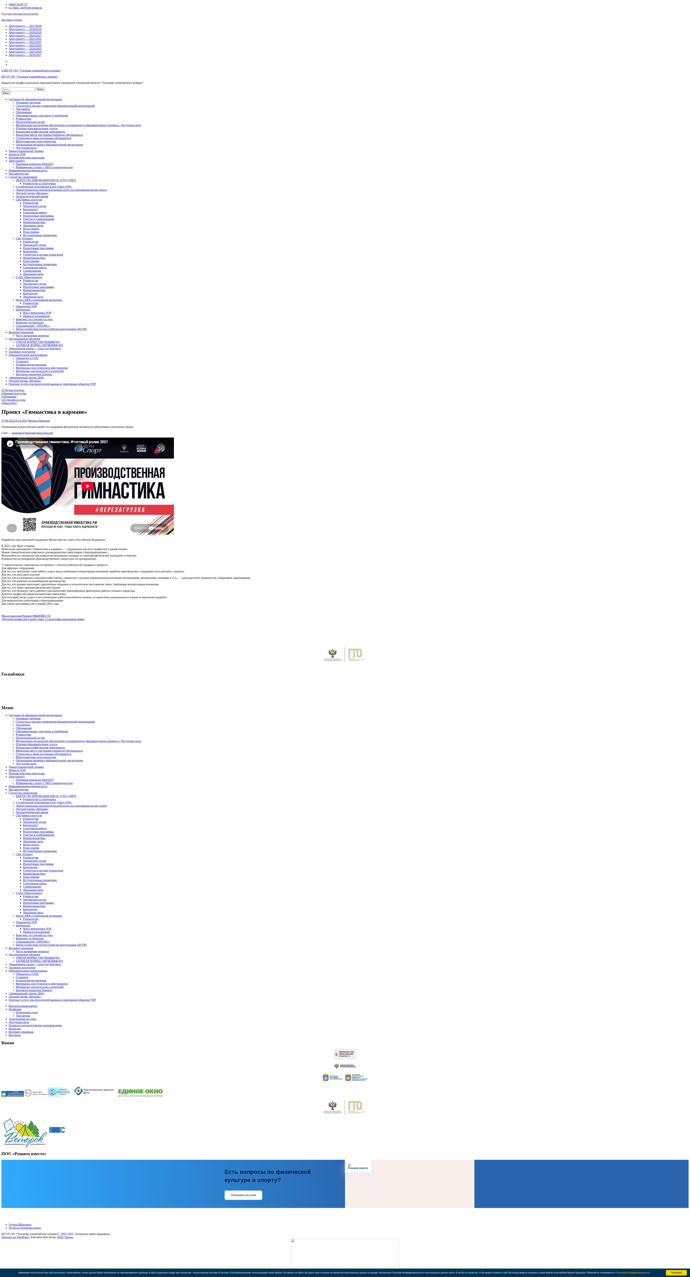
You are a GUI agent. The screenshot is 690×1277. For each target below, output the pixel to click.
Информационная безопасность (28, 170)
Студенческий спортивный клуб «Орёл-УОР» (44, 186)
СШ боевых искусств (29, 199)
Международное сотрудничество (36, 141)
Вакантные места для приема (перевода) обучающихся (49, 134)
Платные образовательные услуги (37, 128)
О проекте (22, 361)
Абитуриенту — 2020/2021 (25, 35)
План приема (31, 232)
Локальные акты (33, 225)
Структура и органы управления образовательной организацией (55, 105)
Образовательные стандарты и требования (42, 115)
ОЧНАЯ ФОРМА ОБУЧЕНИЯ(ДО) (38, 342)
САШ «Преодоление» (29, 277)
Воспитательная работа (23, 1006)
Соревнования (32, 270)
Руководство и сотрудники (39, 183)
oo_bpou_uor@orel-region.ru (25, 7)
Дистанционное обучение (24, 338)
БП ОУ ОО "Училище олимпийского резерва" (29, 76)
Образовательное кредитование (28, 354)
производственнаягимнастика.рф (32, 432)
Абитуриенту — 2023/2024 (25, 45)
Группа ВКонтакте (20, 1224)
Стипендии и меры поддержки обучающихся (43, 138)
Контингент (30, 209)
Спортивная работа (35, 212)
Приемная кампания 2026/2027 (35, 164)
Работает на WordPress (15, 1237)
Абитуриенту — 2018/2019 (25, 29)
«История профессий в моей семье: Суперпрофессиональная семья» (43, 619)
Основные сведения (28, 102)
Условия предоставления (31, 364)
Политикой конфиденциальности (633, 1272)
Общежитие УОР (26, 306)
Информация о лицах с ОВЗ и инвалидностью (44, 167)
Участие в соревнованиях (38, 219)
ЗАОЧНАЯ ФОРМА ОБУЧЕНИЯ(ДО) (39, 345)
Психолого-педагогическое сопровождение (35, 1025)
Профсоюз (15, 1009)
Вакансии (15, 1028)
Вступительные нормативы (40, 235)
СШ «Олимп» (24, 238)
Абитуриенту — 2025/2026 (25, 51)
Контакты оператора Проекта (34, 374)
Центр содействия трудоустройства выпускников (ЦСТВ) (51, 329)
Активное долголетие (22, 351)
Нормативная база (34, 222)
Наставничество (19, 173)
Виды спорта (31, 228)
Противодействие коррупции (27, 157)
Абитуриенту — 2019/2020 (25, 32)
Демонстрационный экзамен (26, 151)
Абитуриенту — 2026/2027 (25, 55)
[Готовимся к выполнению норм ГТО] (345, 663)
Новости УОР (17, 154)
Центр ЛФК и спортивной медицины (39, 299)
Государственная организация (19, 13)
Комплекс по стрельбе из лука (34, 319)
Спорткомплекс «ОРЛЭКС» (33, 325)
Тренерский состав (34, 206)
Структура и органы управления (43, 254)
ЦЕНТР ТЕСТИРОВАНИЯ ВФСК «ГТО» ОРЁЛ (46, 180)
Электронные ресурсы (22, 1018)
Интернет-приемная (21, 332)
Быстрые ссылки (11, 19)
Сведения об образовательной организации (35, 99)
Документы (23, 109)
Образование (24, 112)
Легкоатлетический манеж (32, 196)
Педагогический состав (30, 121)
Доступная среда (26, 147)
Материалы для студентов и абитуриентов (42, 367)
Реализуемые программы (38, 215)
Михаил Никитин (39, 420)
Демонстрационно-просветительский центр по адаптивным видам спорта (61, 189)
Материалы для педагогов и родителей (40, 371)
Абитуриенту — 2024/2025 (25, 48)
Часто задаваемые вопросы (32, 335)
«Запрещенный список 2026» (27, 377)
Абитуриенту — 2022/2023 (25, 42)
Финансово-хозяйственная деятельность (40, 131)
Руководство (23, 118)
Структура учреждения (23, 176)
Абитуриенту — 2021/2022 (25, 38)
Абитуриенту (17, 160)
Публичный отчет (27, 1012)
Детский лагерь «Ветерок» (32, 193)
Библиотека (23, 309)
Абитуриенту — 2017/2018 (25, 26)
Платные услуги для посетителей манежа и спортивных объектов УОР (52, 384)
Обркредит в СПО (27, 358)
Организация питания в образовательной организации (49, 144)
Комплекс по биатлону (30, 322)
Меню (6, 93)
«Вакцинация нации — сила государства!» (35, 348)
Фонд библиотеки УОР (37, 312)
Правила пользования (36, 316)
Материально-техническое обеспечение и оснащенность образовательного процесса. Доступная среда (78, 125)
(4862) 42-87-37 (18, 4)
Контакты (15, 1035)
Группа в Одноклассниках (25, 1227)
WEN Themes (65, 1237)
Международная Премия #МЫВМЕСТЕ (26, 615)
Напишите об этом (243, 1195)
